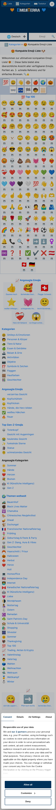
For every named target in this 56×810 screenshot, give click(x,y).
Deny (28, 801)
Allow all (28, 784)
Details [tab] (20, 717)
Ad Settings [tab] (34, 717)
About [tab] (49, 717)
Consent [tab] (7, 717)
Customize (26, 793)
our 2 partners (19, 732)
